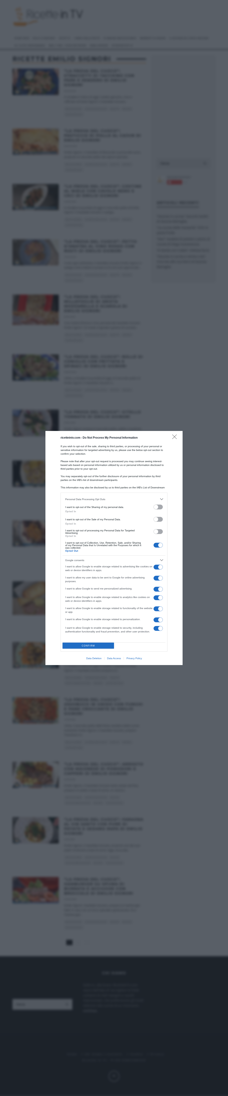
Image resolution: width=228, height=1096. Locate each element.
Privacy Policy (134, 658)
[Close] (175, 438)
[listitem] (114, 499)
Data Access (114, 658)
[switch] (158, 507)
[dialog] (114, 548)
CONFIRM (88, 645)
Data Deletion (94, 658)
